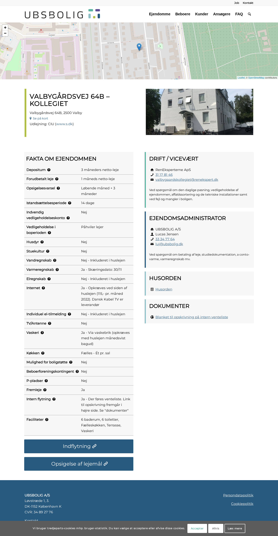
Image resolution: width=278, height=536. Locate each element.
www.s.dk (64, 124)
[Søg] (249, 14)
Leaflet (241, 77)
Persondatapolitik (238, 495)
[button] (139, 47)
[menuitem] (236, 3)
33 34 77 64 (165, 239)
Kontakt (31, 521)
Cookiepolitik (242, 504)
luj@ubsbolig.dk (169, 244)
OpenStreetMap (256, 77)
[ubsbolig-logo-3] (105, 14)
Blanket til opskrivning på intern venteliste (191, 317)
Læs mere (235, 528)
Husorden (163, 289)
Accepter (197, 528)
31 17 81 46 (164, 175)
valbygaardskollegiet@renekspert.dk (186, 180)
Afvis (215, 528)
